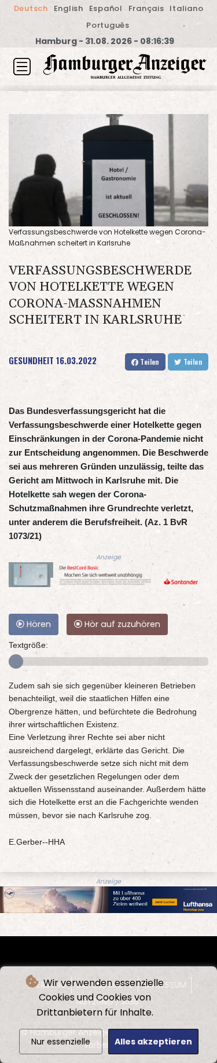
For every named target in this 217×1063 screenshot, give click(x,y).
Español (106, 8)
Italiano (186, 8)
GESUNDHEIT (31, 360)
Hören (37, 624)
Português (108, 25)
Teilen (148, 361)
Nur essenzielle (60, 1041)
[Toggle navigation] (22, 66)
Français (146, 8)
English (68, 8)
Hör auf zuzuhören (121, 624)
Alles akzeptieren (153, 1041)
